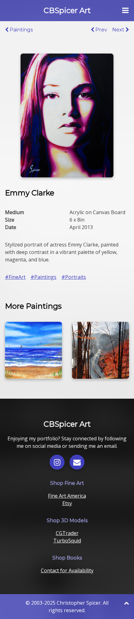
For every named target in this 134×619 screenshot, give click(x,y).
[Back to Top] (126, 603)
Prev (100, 30)
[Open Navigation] (125, 10)
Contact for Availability (67, 570)
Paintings (20, 30)
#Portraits (73, 277)
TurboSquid (67, 540)
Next (119, 30)
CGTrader (67, 533)
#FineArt (15, 277)
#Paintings (43, 277)
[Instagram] (57, 462)
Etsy (67, 503)
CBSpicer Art (67, 10)
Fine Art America (67, 495)
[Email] (76, 462)
